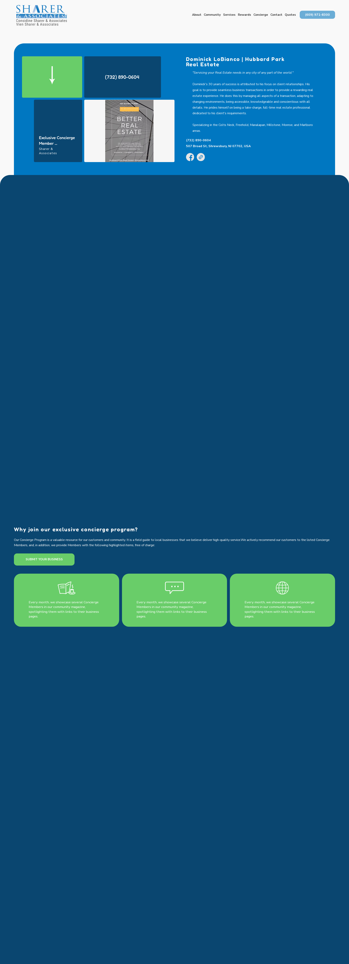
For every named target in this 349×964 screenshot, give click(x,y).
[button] (196, 14)
